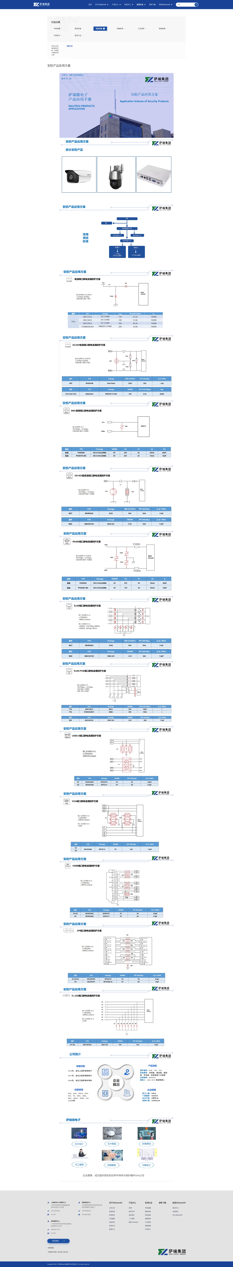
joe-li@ (53, 1233)
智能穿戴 (163, 28)
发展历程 (112, 1211)
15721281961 (55, 1211)
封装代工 (127, 4)
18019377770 (55, 1229)
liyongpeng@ (86, 1214)
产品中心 (115, 4)
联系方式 (175, 1208)
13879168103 (86, 1211)
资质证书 (112, 1225)
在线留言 (175, 1211)
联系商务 (55, 1241)
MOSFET (132, 1211)
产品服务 (112, 1218)
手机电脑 (58, 28)
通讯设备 (79, 28)
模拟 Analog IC (134, 1222)
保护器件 (132, 1215)
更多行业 (79, 35)
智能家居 (121, 28)
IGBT (130, 1208)
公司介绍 (112, 1208)
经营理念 (112, 1215)
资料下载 (152, 4)
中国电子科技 (52, 1252)
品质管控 (112, 1222)
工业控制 (142, 28)
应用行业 (140, 4)
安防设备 (100, 28)
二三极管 (132, 1218)
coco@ (53, 1214)
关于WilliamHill (100, 4)
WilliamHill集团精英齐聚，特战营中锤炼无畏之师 (55, 50)
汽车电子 (58, 35)
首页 (90, 4)
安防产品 (70, 46)
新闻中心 (112, 1229)
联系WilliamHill (164, 4)
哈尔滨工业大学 (63, 1252)
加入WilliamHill (177, 1215)
